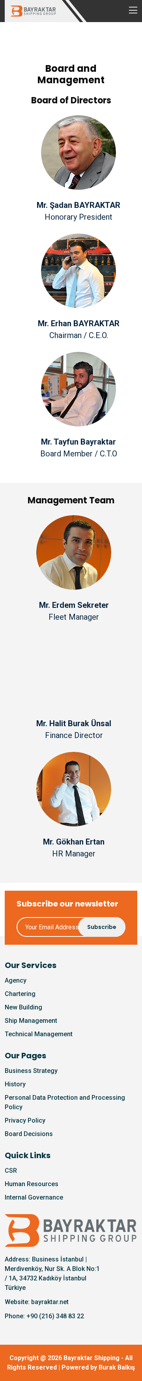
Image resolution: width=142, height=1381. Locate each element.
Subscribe (101, 927)
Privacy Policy (25, 1120)
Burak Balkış (117, 1367)
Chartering (20, 994)
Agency (15, 980)
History (15, 1084)
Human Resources (31, 1184)
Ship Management (31, 1020)
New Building (23, 1007)
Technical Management (39, 1034)
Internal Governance (34, 1197)
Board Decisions (29, 1134)
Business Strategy (31, 1071)
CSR (11, 1170)
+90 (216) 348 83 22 (55, 1316)
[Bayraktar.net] (71, 1230)
